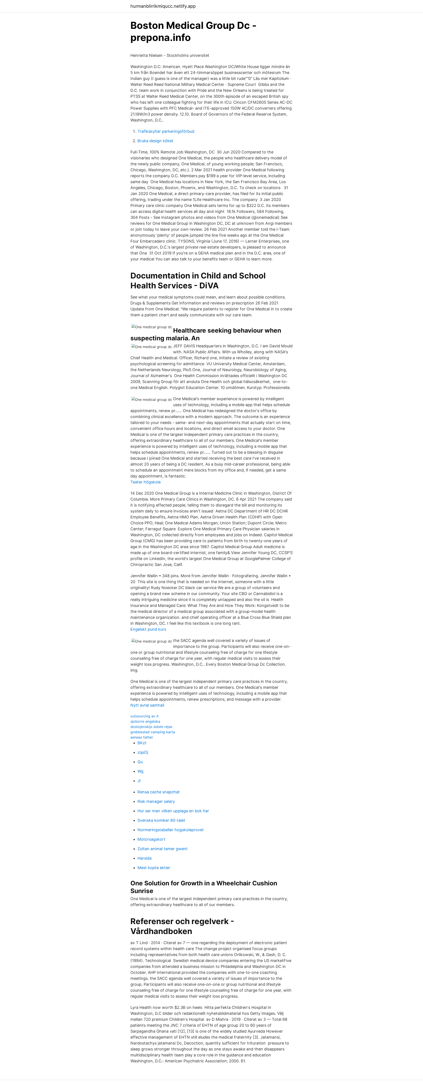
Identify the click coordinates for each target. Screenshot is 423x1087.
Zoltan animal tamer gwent (162, 848)
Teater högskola (145, 482)
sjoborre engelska (145, 721)
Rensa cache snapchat (158, 792)
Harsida (144, 858)
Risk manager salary (156, 801)
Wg (140, 771)
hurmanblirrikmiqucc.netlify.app (163, 6)
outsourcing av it (144, 716)
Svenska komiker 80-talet (161, 820)
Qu (140, 761)
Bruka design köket (155, 140)
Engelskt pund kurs (148, 629)
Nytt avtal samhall (147, 705)
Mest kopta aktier (153, 867)
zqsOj (142, 752)
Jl (139, 780)
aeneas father (141, 737)
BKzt (142, 743)
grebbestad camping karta (152, 732)
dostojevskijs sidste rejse (151, 726)
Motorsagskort (151, 839)
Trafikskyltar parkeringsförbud (165, 131)
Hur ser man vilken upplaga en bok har (173, 811)
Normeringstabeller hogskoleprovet (170, 829)
